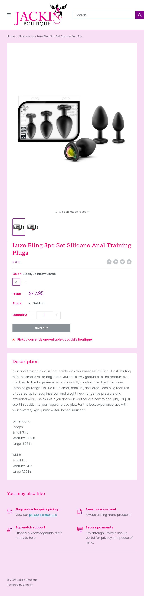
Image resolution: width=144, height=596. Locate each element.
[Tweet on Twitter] (122, 262)
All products (26, 36)
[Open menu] (9, 14)
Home (11, 36)
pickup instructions (43, 515)
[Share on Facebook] (109, 262)
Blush (16, 262)
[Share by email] (129, 262)
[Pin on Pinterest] (115, 262)
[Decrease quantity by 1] (33, 315)
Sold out (41, 328)
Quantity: (19, 315)
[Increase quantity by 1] (56, 315)
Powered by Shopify (19, 585)
